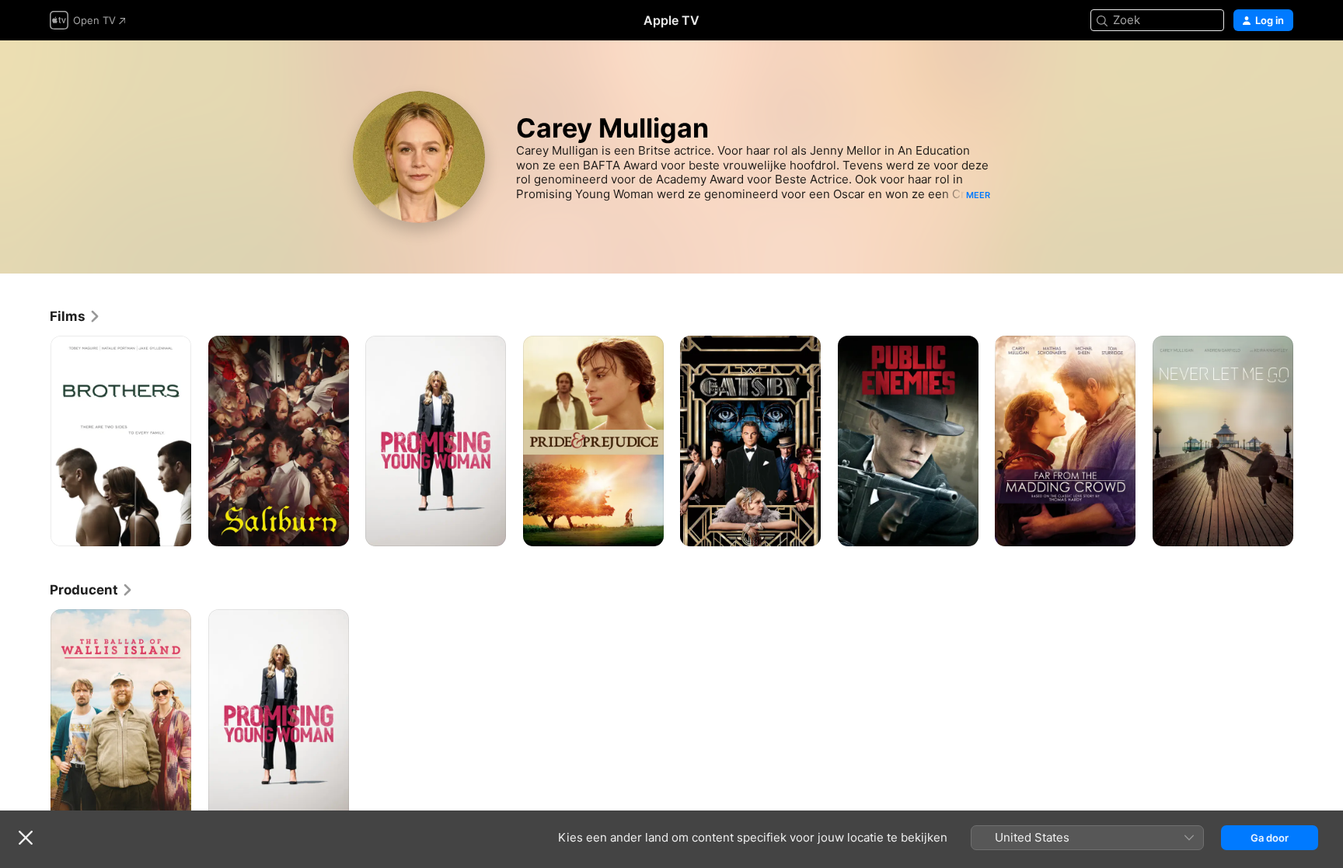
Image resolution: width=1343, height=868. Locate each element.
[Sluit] (26, 838)
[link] (75, 316)
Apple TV (671, 20)
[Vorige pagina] (34, 440)
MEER (978, 195)
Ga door (1270, 837)
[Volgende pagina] (1309, 440)
